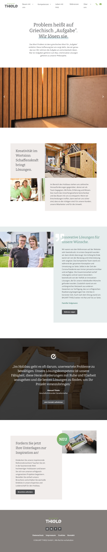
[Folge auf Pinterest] (59, 528)
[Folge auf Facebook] (55, 528)
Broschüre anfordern (25, 492)
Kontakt (71, 535)
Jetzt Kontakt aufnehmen (53, 402)
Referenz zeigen (69, 312)
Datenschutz (37, 535)
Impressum (51, 535)
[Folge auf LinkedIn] (51, 528)
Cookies (61, 535)
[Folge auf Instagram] (47, 528)
